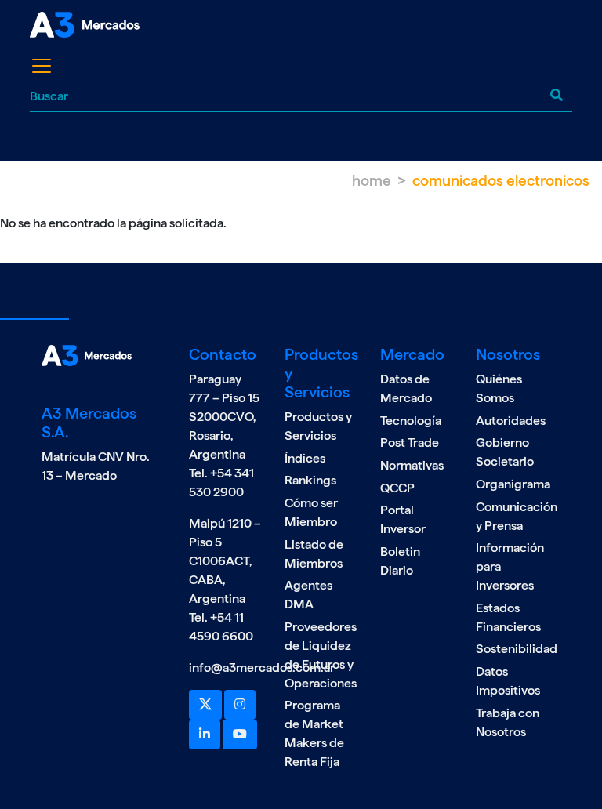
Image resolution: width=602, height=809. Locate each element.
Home (371, 181)
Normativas (412, 465)
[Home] (88, 25)
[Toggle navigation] (41, 66)
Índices (305, 458)
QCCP (397, 488)
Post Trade (409, 442)
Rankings (310, 480)
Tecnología (410, 420)
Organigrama (513, 484)
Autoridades (511, 420)
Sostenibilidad (516, 648)
